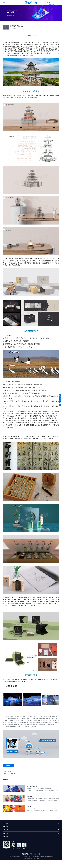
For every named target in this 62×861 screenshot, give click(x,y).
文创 (39, 854)
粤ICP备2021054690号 (29, 858)
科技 (31, 854)
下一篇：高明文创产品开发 (10, 773)
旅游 (35, 854)
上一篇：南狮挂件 (7, 771)
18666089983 (51, 4)
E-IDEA (37, 858)
